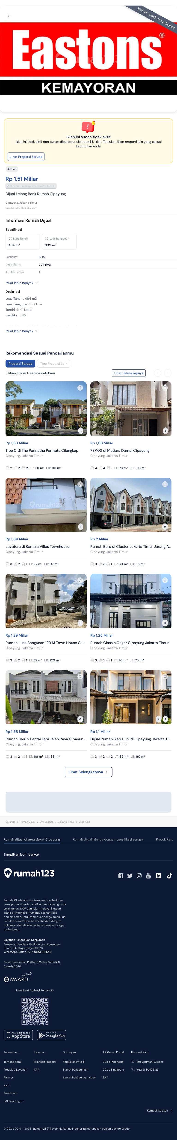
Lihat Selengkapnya (86, 771)
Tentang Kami (12, 1062)
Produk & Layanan (15, 1069)
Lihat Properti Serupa (26, 157)
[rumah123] (29, 874)
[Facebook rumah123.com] (121, 875)
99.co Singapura (113, 1069)
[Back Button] (9, 15)
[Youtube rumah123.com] (148, 875)
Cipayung (84, 821)
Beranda (10, 821)
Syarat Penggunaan (75, 1069)
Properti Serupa (20, 363)
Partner (8, 1077)
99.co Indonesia (113, 1062)
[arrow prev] (157, 373)
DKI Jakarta (46, 821)
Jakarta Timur (66, 821)
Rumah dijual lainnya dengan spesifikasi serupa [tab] (108, 839)
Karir (6, 1085)
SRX (105, 1077)
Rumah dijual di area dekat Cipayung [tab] (32, 839)
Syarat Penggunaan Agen (79, 1077)
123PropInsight (13, 1101)
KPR (36, 1069)
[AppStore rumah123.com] (18, 1035)
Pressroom (10, 1093)
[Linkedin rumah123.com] (158, 875)
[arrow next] (167, 373)
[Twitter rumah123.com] (130, 875)
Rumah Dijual (27, 821)
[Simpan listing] (80, 388)
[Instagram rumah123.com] (139, 875)
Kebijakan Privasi (74, 1062)
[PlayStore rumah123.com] (51, 1035)
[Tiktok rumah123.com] (169, 875)
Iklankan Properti (45, 1062)
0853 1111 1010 (42, 952)
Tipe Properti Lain (53, 363)
